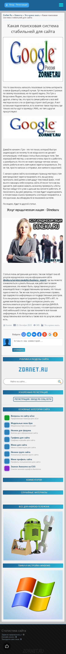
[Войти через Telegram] (29, 334)
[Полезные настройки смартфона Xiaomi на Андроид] (33, 560)
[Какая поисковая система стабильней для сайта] (33, 80)
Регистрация (21, 5)
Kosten (9, 325)
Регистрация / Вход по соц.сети (33, 399)
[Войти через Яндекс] (44, 334)
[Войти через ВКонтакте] (34, 334)
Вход (11, 5)
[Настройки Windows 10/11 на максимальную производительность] (33, 619)
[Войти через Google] (49, 334)
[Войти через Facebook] (39, 334)
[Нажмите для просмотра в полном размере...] (33, 265)
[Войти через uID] (23, 334)
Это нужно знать (52, 325)
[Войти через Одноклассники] (55, 334)
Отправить (19, 350)
